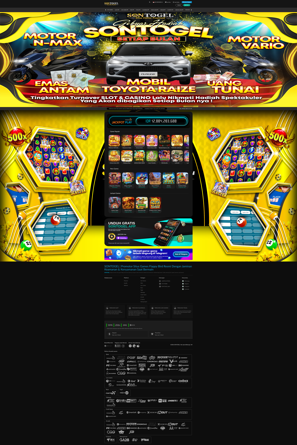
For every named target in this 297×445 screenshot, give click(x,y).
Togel (137, 9)
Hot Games (110, 9)
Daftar (187, 5)
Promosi (187, 9)
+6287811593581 (165, 281)
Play (128, 122)
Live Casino (124, 9)
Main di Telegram (187, 2)
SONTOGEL (106, 272)
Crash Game (154, 9)
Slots (116, 9)
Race (131, 9)
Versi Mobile (176, 2)
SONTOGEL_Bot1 (165, 286)
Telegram (187, 283)
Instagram (187, 286)
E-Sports (170, 9)
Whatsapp (187, 281)
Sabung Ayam (178, 9)
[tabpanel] (148, 59)
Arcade (162, 9)
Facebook (187, 289)
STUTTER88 (164, 283)
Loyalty (125, 283)
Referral (126, 285)
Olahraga (145, 9)
